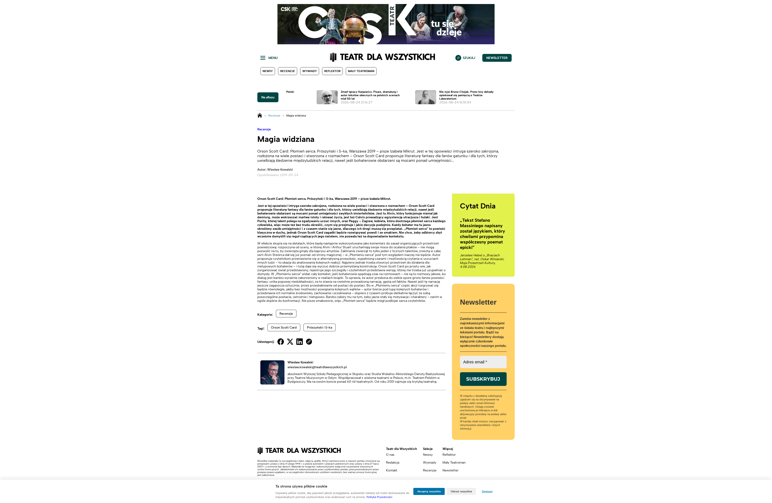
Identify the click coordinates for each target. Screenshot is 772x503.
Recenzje (287, 71)
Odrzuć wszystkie (461, 491)
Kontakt (391, 470)
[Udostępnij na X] (290, 341)
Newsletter (497, 58)
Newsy (268, 71)
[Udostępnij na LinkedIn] (299, 341)
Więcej (447, 449)
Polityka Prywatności (379, 497)
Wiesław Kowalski (280, 169)
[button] (6, 24)
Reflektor (332, 71)
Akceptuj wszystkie (429, 491)
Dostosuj (487, 491)
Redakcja (392, 462)
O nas (390, 455)
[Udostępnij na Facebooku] (280, 341)
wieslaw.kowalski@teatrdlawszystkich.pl (317, 367)
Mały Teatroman (361, 71)
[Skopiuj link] (309, 341)
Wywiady (309, 71)
